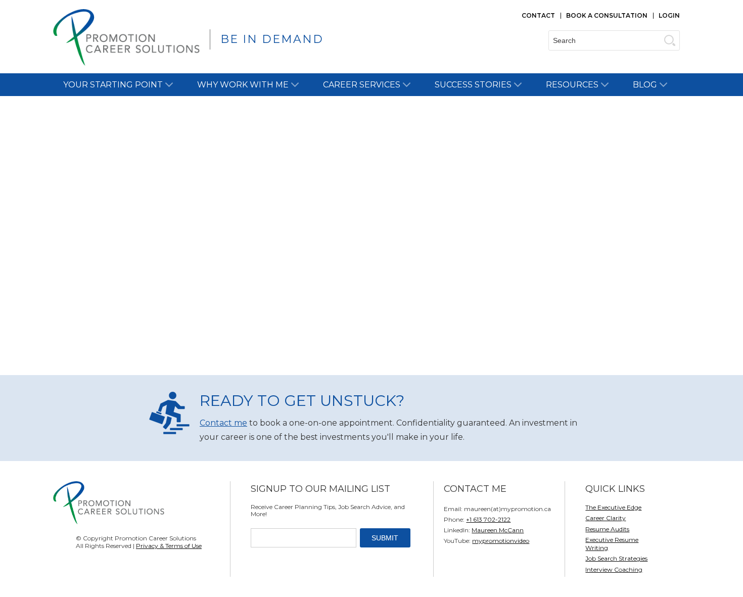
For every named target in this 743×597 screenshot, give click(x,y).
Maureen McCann (498, 530)
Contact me (223, 423)
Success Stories (473, 84)
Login (669, 15)
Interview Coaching (613, 569)
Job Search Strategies (616, 558)
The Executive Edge (613, 507)
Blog (645, 84)
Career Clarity (605, 518)
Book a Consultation (606, 15)
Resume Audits (607, 529)
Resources (572, 84)
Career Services (361, 84)
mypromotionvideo (500, 540)
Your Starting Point (113, 84)
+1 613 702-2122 (488, 519)
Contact (538, 15)
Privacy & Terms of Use (169, 545)
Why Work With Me (243, 84)
